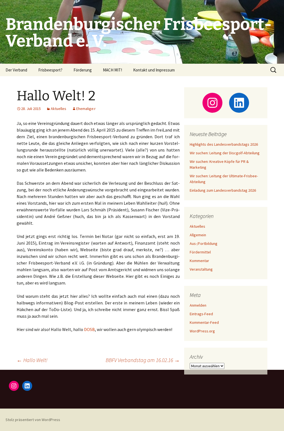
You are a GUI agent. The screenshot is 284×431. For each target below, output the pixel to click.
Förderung (82, 70)
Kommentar (199, 260)
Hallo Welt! (32, 359)
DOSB (89, 329)
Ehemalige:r (86, 108)
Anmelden (198, 305)
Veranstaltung (201, 269)
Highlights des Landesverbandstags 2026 (224, 144)
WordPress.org (202, 331)
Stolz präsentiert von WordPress (33, 419)
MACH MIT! (112, 70)
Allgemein (198, 234)
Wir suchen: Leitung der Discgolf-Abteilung (225, 152)
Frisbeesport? (50, 70)
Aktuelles (58, 108)
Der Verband (16, 70)
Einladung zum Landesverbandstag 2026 (223, 190)
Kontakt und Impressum (154, 70)
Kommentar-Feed (204, 322)
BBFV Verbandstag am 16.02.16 (143, 359)
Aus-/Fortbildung (203, 243)
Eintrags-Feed (201, 313)
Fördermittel (200, 252)
